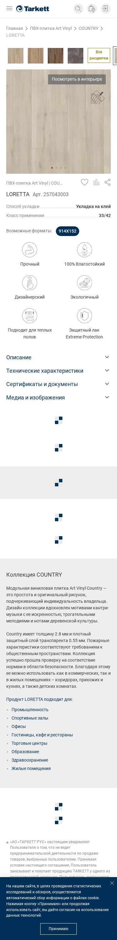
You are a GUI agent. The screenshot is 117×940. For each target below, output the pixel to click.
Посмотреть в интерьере (77, 79)
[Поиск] (78, 9)
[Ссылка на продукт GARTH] (55, 56)
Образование (25, 751)
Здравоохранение (30, 760)
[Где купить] (92, 9)
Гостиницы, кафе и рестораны (42, 734)
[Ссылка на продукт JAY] (75, 56)
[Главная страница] (32, 8)
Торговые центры (29, 743)
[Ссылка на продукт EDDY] (36, 56)
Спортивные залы (30, 718)
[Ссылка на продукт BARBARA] (16, 56)
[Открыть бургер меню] (9, 9)
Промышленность (30, 709)
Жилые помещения (31, 768)
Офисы (19, 726)
